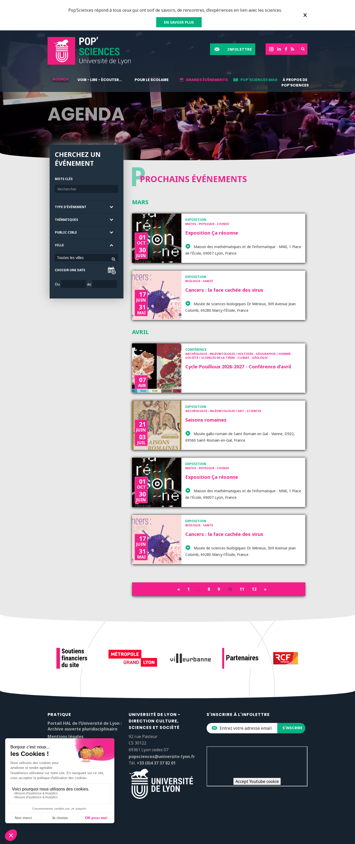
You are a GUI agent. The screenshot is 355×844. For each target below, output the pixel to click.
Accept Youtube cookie (257, 781)
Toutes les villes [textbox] (70, 257)
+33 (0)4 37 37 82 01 (156, 763)
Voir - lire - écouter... (99, 79)
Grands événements (207, 79)
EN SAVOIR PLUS (179, 22)
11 (242, 589)
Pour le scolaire (152, 79)
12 (254, 589)
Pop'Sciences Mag (259, 79)
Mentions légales (65, 736)
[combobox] (86, 257)
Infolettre (239, 49)
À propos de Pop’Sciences (295, 82)
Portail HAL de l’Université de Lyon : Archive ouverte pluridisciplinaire (85, 726)
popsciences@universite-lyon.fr (162, 756)
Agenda (60, 79)
